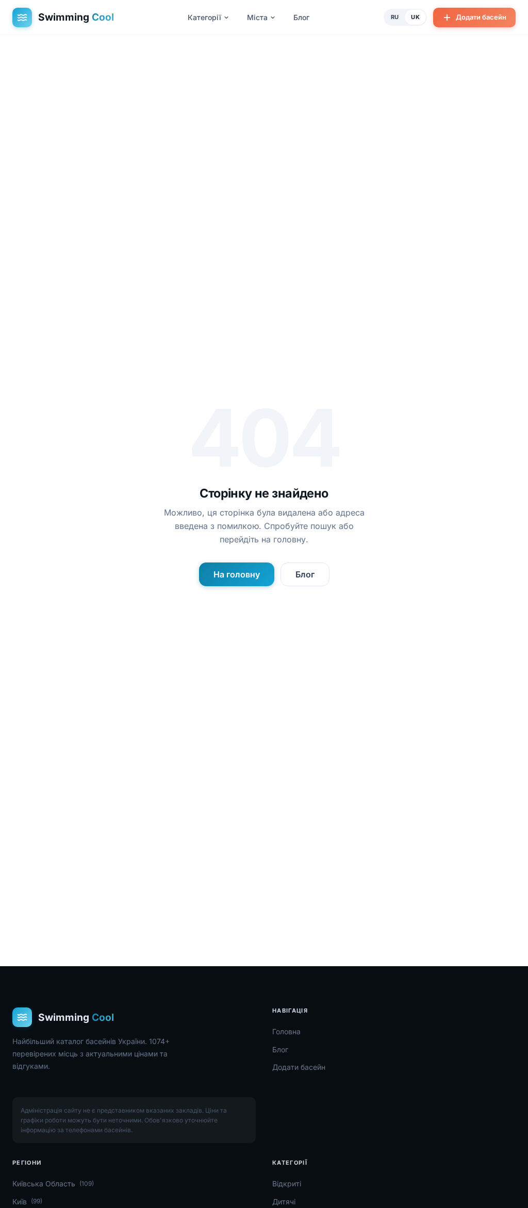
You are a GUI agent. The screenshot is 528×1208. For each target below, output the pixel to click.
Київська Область (53, 1183)
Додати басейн (481, 17)
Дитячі (283, 1201)
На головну (236, 574)
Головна (286, 1031)
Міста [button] (257, 17)
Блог (301, 17)
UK (415, 17)
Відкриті (286, 1183)
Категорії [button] (204, 17)
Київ (27, 1201)
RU (395, 17)
